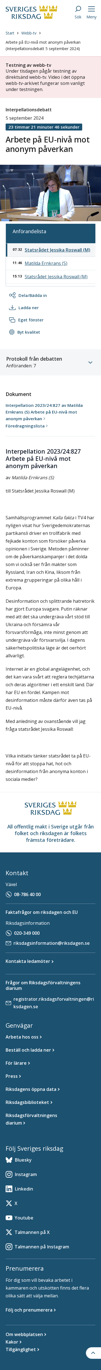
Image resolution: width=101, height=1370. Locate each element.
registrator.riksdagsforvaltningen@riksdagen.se (53, 1003)
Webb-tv (28, 33)
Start (10, 33)
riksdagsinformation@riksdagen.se (51, 943)
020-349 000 (27, 933)
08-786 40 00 (27, 894)
